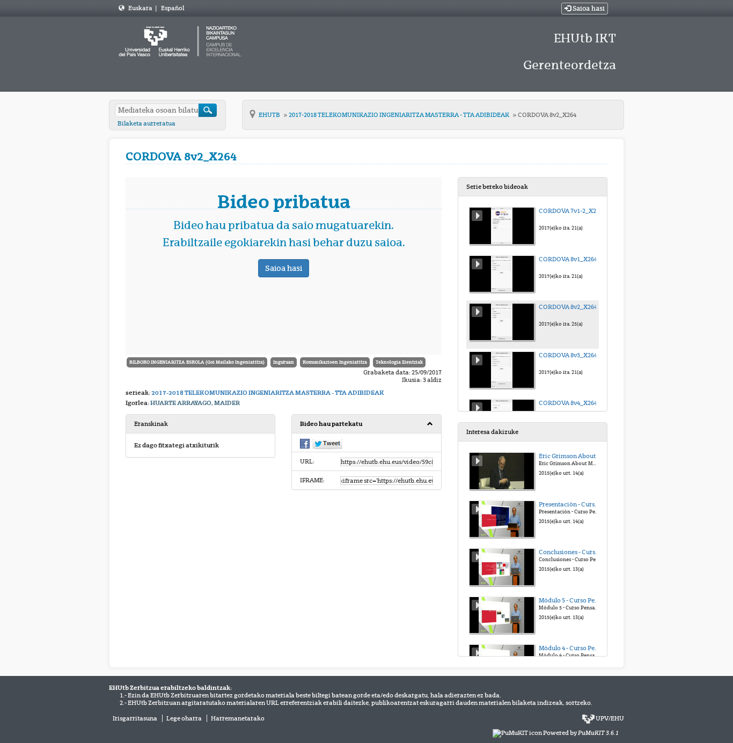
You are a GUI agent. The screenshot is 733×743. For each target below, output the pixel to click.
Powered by (581, 733)
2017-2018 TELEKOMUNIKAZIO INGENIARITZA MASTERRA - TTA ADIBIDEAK (399, 115)
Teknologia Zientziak (399, 362)
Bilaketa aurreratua (146, 123)
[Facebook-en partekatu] (305, 442)
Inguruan (283, 362)
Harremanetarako (238, 718)
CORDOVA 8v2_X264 (547, 115)
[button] (366, 424)
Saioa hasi (588, 8)
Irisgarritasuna (135, 718)
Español (172, 8)
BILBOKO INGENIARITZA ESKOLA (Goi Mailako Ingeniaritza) (197, 362)
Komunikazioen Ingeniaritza (335, 362)
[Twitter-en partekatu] (327, 443)
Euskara (140, 8)
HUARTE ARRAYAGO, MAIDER (195, 403)
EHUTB (270, 115)
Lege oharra (184, 718)
